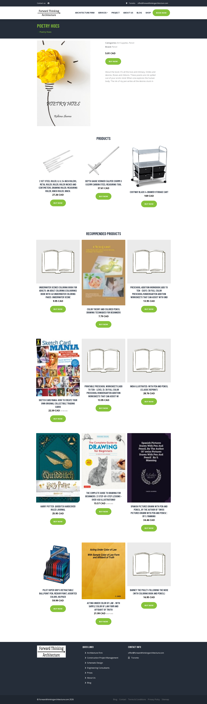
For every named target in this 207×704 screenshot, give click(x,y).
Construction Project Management (102, 657)
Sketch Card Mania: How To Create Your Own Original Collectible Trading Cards (58, 403)
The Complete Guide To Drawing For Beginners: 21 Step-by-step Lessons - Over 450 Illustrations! (103, 496)
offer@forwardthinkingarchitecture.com (153, 3)
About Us (128, 12)
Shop (148, 12)
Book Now (161, 13)
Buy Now (113, 61)
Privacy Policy (154, 699)
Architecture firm (85, 12)
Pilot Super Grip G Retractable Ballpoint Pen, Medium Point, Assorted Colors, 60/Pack (58, 593)
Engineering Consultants (98, 668)
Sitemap (165, 699)
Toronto (132, 3)
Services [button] (102, 12)
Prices (89, 672)
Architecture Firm (95, 653)
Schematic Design (95, 662)
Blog (139, 12)
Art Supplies (122, 43)
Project (116, 12)
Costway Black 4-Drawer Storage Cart (149, 191)
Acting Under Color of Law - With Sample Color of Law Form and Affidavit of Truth (103, 606)
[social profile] (48, 3)
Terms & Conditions (137, 699)
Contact (122, 699)
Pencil (131, 43)
